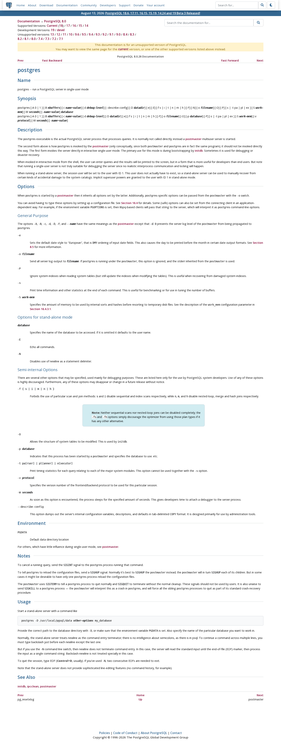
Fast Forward (230, 60)
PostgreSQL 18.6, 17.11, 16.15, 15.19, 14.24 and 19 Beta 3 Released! (152, 13)
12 (58, 34)
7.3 (47, 39)
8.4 (125, 34)
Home (20, 5)
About (32, 5)
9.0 (118, 34)
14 (86, 26)
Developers (108, 5)
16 (74, 26)
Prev (21, 60)
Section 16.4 (129, 203)
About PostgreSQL (154, 733)
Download (46, 5)
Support (124, 5)
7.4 (40, 39)
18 (61, 26)
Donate (138, 5)
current (123, 49)
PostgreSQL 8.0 (55, 21)
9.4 (91, 34)
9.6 (77, 34)
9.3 (98, 34)
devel (61, 30)
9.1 (111, 34)
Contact (176, 733)
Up (140, 699)
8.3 (132, 34)
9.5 (84, 34)
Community (89, 5)
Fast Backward (52, 60)
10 (70, 34)
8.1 (26, 39)
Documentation (67, 5)
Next (260, 60)
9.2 (104, 34)
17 (68, 26)
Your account (156, 5)
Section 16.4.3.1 (40, 309)
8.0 (33, 39)
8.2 (20, 39)
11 (64, 34)
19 (52, 30)
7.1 (61, 39)
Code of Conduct (125, 733)
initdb (199, 150)
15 (80, 26)
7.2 (54, 39)
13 (52, 34)
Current (52, 26)
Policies (104, 733)
